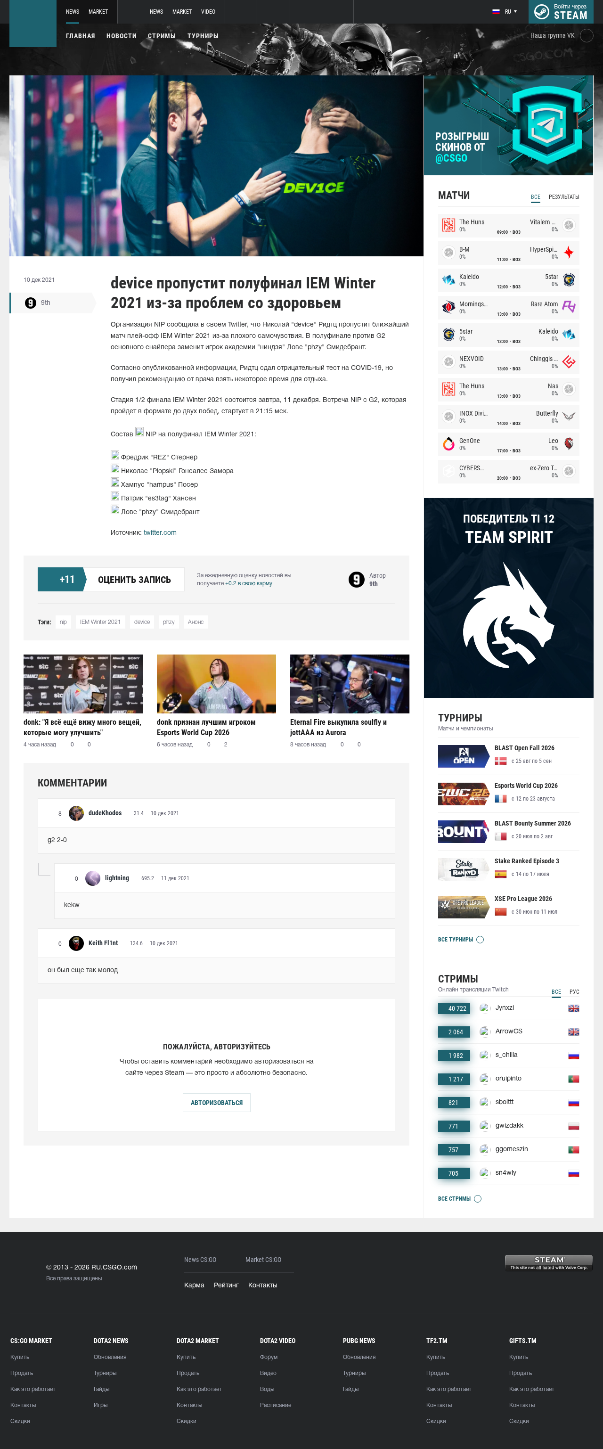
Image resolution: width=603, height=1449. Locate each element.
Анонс (196, 622)
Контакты (262, 1286)
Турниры (203, 36)
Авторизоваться (217, 1102)
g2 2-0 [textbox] (57, 840)
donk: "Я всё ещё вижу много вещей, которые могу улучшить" (82, 727)
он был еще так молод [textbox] (83, 970)
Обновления (110, 1357)
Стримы (162, 36)
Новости (121, 36)
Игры (100, 1405)
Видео (268, 1373)
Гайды (101, 1389)
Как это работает (33, 1389)
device (142, 622)
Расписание (275, 1405)
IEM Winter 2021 (100, 622)
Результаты (564, 197)
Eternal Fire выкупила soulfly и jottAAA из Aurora (338, 727)
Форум (268, 1357)
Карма (194, 1286)
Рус (574, 992)
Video (208, 11)
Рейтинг (226, 1286)
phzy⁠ (169, 622)
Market (98, 11)
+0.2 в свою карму (248, 583)
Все (535, 197)
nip (63, 622)
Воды (267, 1389)
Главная (80, 36)
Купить (19, 1357)
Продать (21, 1373)
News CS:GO (200, 1260)
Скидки (20, 1421)
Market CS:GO (263, 1260)
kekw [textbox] (72, 905)
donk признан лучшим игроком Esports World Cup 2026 (206, 727)
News (72, 11)
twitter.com (160, 533)
